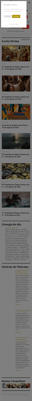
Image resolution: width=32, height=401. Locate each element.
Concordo (16, 16)
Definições (8, 16)
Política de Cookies (13, 24)
